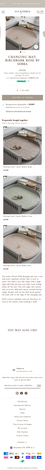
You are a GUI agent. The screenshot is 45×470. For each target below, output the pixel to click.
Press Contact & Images (22, 424)
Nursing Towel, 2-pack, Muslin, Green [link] (17, 216)
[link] (22, 146)
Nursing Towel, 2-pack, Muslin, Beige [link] (17, 167)
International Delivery (22, 405)
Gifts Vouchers (22, 432)
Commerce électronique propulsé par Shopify (23, 468)
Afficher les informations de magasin (18, 111)
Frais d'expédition (22, 73)
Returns (22, 409)
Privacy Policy (22, 420)
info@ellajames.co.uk (24, 371)
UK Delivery (22, 401)
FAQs (22, 412)
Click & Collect (22, 435)
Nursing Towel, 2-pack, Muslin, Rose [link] (17, 266)
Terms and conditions (22, 416)
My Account (22, 428)
